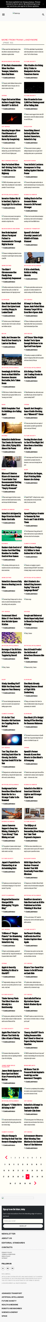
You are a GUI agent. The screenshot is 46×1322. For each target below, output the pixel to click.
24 (32, 1170)
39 (25, 1183)
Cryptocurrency (8, 895)
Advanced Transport (32, 228)
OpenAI (4, 95)
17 (41, 1164)
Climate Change (30, 543)
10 (9, 1164)
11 (13, 1164)
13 (22, 1164)
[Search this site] (43, 15)
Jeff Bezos (28, 333)
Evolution (28, 126)
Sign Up (23, 1226)
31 (22, 1177)
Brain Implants (29, 1065)
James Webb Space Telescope (8, 1066)
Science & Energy (30, 194)
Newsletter (8, 1234)
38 (20, 1183)
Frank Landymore (9, 77)
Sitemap (4, 1258)
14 (27, 1164)
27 (3, 1177)
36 (10, 1183)
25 (37, 1170)
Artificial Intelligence (10, 194)
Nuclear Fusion (30, 160)
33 (32, 1177)
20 (13, 1170)
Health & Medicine (10, 1305)
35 (42, 1177)
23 (27, 1170)
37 (15, 1183)
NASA (3, 404)
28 (8, 1177)
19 (8, 1170)
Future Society (30, 61)
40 (30, 1183)
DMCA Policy (6, 1256)
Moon (4, 333)
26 (41, 1170)
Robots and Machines (12, 1308)
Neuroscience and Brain (11, 61)
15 (31, 1164)
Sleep (26, 469)
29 (13, 1177)
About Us (7, 1238)
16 (36, 1164)
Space (4, 1316)
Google (27, 611)
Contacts (7, 1247)
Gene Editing (6, 265)
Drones (4, 435)
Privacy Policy (28, 2)
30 (18, 1177)
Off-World (6, 126)
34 (37, 1177)
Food (4, 469)
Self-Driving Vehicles (10, 160)
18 (4, 1170)
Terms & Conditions (8, 1254)
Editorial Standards (13, 1243)
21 (18, 1170)
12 (18, 1164)
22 (22, 1170)
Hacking (5, 543)
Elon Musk (5, 299)
